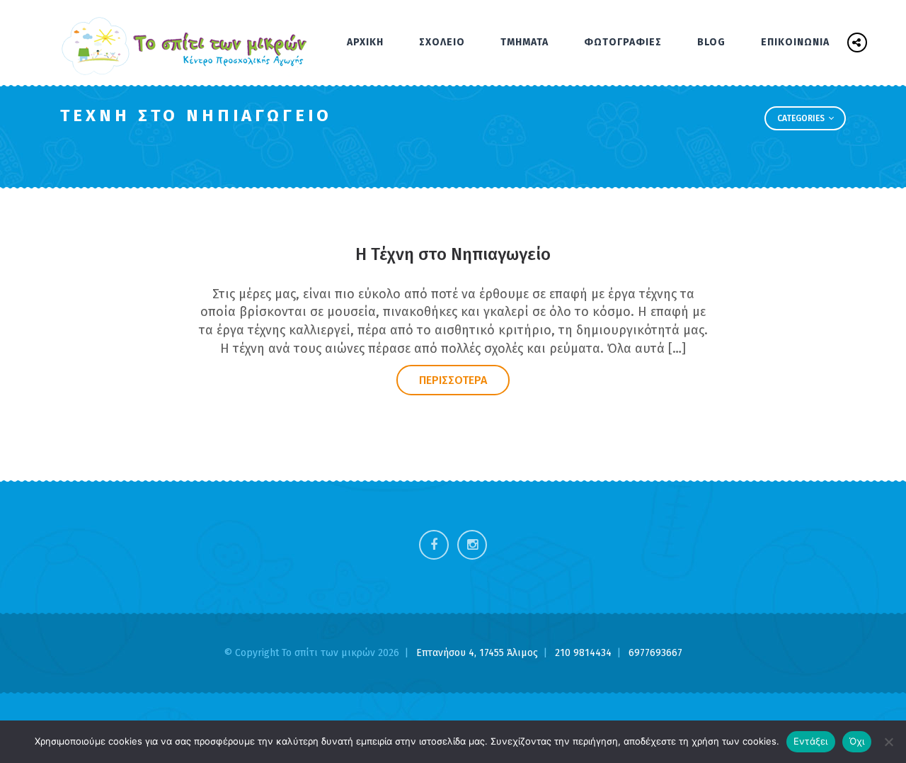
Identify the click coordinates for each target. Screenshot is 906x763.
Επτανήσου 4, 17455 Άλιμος (478, 653)
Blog (711, 42)
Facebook (434, 545)
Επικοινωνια (795, 42)
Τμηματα (524, 42)
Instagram (472, 545)
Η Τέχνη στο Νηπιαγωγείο (453, 254)
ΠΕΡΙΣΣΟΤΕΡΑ (453, 380)
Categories (802, 118)
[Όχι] (888, 742)
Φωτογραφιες (623, 42)
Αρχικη (365, 42)
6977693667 (655, 653)
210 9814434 (584, 653)
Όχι (857, 741)
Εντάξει (810, 741)
